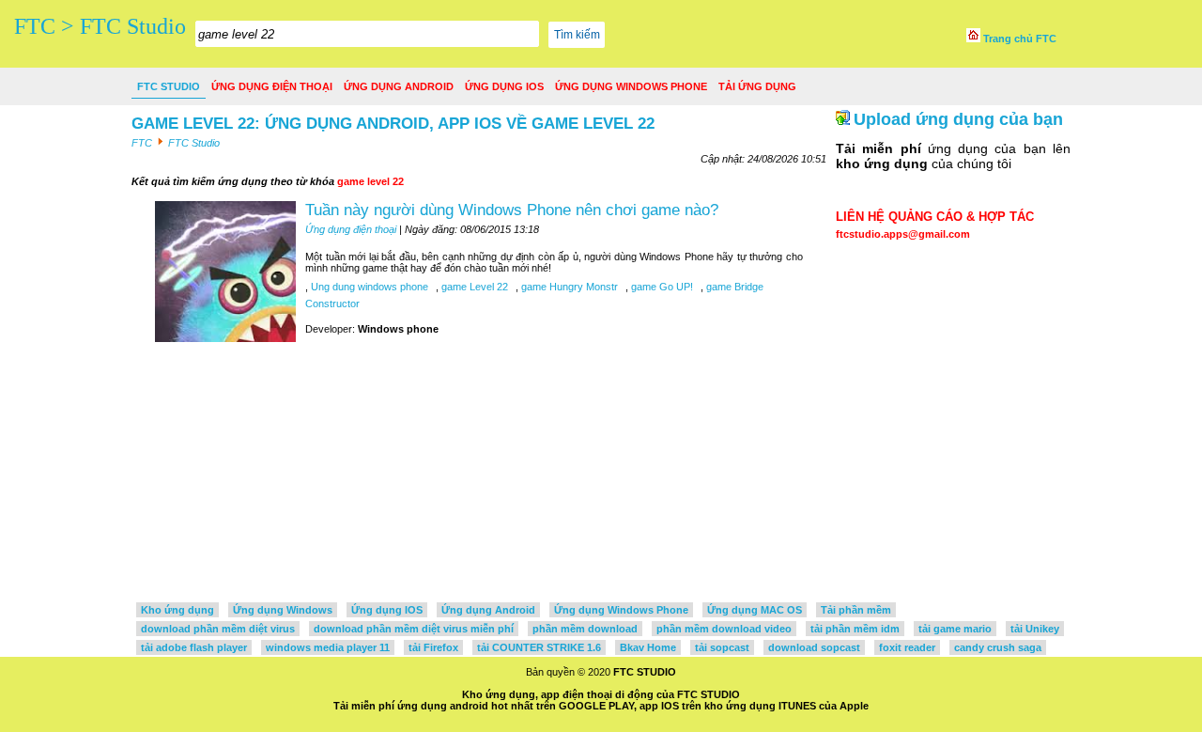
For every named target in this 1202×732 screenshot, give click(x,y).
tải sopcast (722, 647)
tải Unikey (1034, 628)
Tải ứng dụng (757, 86)
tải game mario (955, 628)
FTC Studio (168, 86)
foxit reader (907, 647)
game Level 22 (473, 286)
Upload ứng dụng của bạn (958, 119)
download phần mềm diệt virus (218, 628)
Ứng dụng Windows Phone (631, 86)
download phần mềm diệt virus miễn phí (414, 628)
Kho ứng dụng (177, 609)
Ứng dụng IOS (504, 86)
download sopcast (814, 647)
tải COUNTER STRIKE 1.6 (539, 647)
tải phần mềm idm (855, 628)
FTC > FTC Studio (100, 26)
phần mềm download (585, 628)
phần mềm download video (724, 628)
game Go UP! (660, 286)
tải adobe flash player (194, 647)
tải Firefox (433, 647)
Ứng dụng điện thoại (271, 86)
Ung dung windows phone (368, 286)
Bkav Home (648, 647)
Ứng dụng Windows (282, 609)
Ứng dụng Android (399, 86)
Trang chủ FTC (1018, 38)
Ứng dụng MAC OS (754, 609)
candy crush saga (997, 647)
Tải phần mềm (856, 609)
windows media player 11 (328, 647)
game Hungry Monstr (568, 286)
